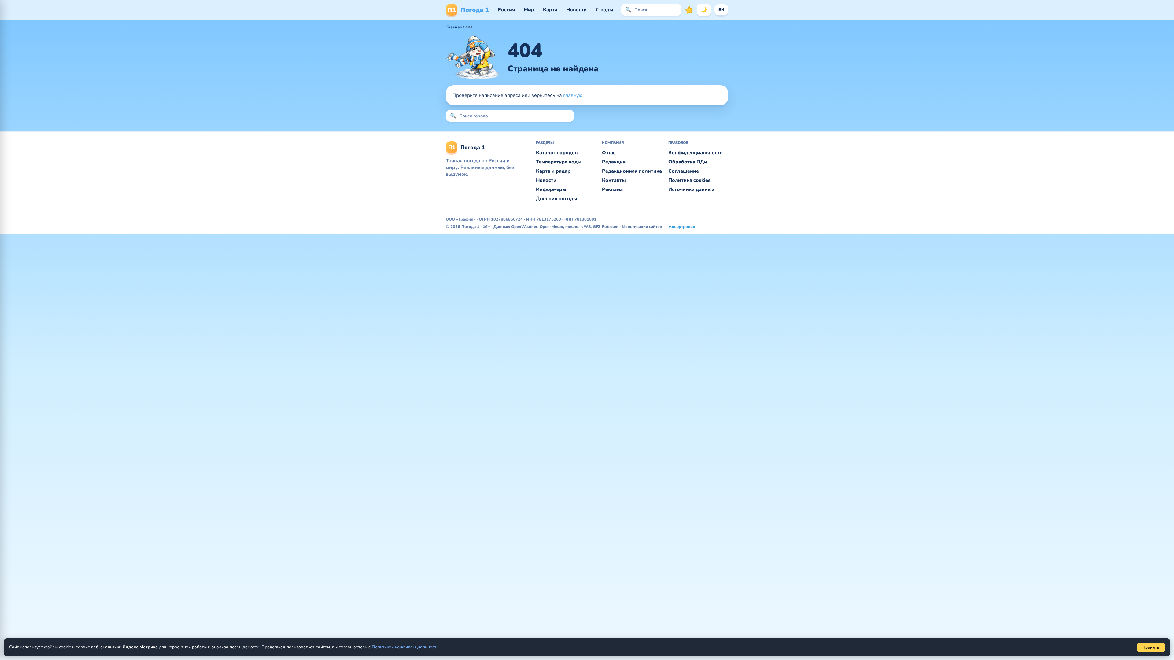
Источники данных (691, 189)
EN (721, 10)
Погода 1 (468, 10)
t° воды (604, 9)
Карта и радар (553, 171)
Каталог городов (557, 152)
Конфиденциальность (695, 152)
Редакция (614, 162)
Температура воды (558, 162)
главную (572, 95)
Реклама (612, 189)
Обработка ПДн (687, 162)
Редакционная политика (632, 171)
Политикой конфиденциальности (405, 647)
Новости (576, 9)
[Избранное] (689, 10)
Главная (454, 27)
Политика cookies (689, 180)
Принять (1151, 647)
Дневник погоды (556, 198)
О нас (608, 152)
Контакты (614, 180)
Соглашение (683, 171)
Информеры (551, 189)
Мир (529, 9)
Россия (506, 9)
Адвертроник (682, 226)
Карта (550, 9)
